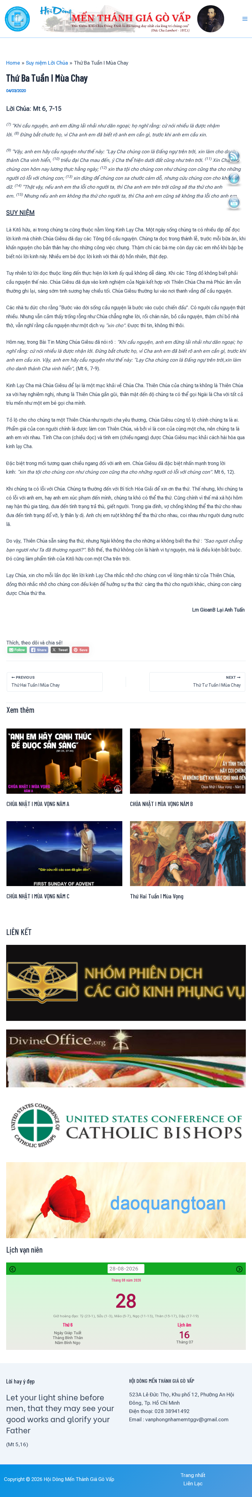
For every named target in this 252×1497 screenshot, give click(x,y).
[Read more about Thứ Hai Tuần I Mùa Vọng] (188, 853)
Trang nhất (192, 1475)
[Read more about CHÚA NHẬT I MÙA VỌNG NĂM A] (64, 760)
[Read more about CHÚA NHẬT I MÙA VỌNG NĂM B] (188, 760)
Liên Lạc (193, 1483)
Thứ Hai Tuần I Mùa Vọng (156, 896)
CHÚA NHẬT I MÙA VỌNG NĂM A (37, 803)
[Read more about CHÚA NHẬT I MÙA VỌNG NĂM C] (64, 853)
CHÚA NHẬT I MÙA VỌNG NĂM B (161, 803)
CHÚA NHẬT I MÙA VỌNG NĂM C (37, 896)
